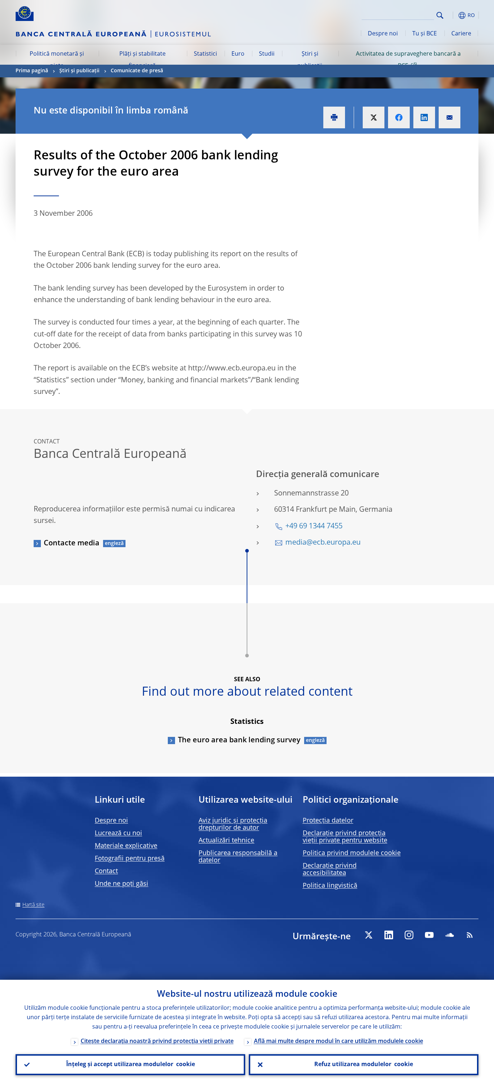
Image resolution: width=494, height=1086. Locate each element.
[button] (453, 15)
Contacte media (71, 543)
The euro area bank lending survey (239, 740)
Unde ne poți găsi (121, 884)
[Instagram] (409, 935)
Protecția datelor (328, 820)
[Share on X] (373, 117)
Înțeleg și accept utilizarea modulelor (130, 1065)
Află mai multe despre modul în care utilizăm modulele (338, 1041)
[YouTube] (429, 935)
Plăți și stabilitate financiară (142, 60)
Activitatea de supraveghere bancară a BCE (408, 60)
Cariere (461, 34)
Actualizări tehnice (226, 840)
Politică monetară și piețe (57, 60)
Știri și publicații (309, 60)
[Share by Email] (449, 117)
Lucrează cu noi (118, 833)
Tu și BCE (424, 34)
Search (440, 15)
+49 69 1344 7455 (313, 526)
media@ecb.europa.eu (323, 542)
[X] (368, 935)
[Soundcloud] (449, 935)
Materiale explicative (126, 846)
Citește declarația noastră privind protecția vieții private (157, 1041)
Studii (266, 54)
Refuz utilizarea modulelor (363, 1065)
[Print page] (334, 117)
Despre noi (383, 34)
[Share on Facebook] (399, 117)
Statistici (205, 54)
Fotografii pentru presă (130, 858)
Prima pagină (32, 70)
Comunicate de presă (137, 70)
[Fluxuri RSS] (469, 935)
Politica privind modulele (352, 853)
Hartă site (33, 904)
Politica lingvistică (330, 886)
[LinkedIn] (388, 935)
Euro (237, 54)
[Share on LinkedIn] (424, 117)
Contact (106, 871)
